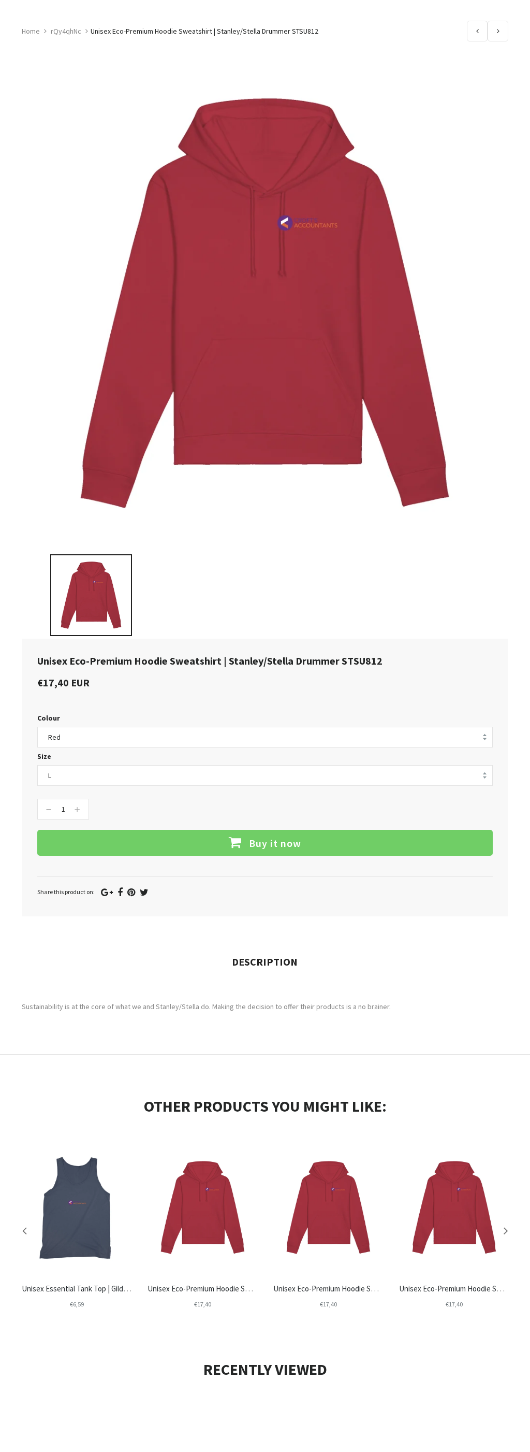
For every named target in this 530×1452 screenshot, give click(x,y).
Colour (48, 718)
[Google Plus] (107, 892)
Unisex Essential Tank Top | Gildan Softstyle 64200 (101, 1288)
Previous (477, 31)
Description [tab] (265, 961)
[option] (91, 595)
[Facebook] (120, 892)
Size (44, 756)
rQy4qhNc (66, 31)
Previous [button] (24, 1230)
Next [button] (505, 1230)
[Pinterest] (131, 892)
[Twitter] (144, 892)
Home (31, 31)
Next (498, 31)
